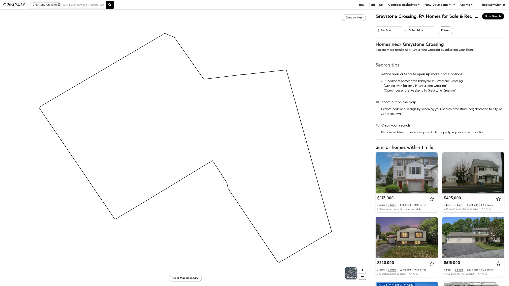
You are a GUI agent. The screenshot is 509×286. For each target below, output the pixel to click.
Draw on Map (354, 17)
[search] (110, 5)
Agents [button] (464, 5)
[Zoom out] (362, 276)
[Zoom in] (362, 270)
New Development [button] (438, 5)
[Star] (432, 199)
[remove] (59, 4)
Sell (381, 5)
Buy (361, 5)
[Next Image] (433, 173)
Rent (371, 5)
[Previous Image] (380, 173)
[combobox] (83, 5)
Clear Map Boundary (185, 278)
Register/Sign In (493, 5)
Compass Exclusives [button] (402, 5)
